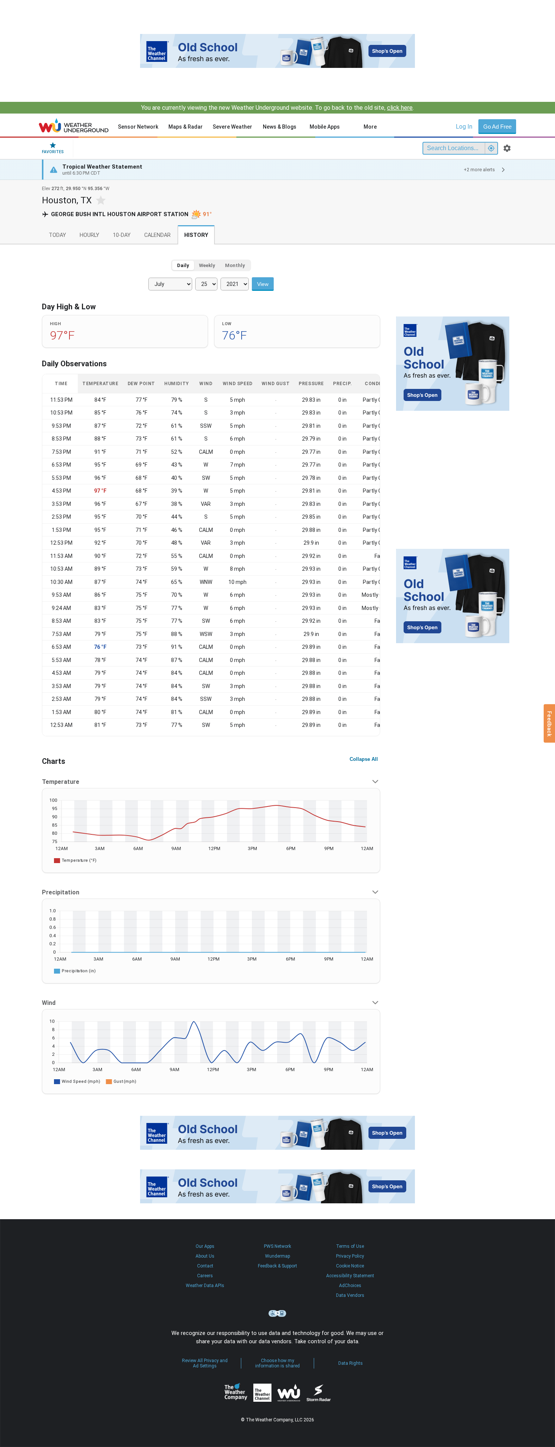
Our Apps (205, 1246)
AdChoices (350, 1285)
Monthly (235, 265)
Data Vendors (350, 1295)
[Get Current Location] (491, 148)
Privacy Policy (350, 1256)
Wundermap (277, 1256)
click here (400, 107)
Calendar (157, 235)
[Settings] (507, 148)
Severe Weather (232, 127)
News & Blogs (279, 127)
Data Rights (350, 1363)
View (262, 284)
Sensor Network (138, 127)
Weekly (207, 265)
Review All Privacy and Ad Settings (205, 1363)
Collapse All (364, 759)
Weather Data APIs (205, 1285)
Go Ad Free (497, 126)
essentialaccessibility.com (277, 1313)
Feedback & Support (277, 1266)
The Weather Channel (262, 1393)
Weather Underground (289, 1392)
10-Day (122, 235)
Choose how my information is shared (277, 1363)
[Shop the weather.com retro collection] (277, 51)
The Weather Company (236, 1392)
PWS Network (277, 1246)
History (196, 235)
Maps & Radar (185, 127)
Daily (183, 265)
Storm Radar (318, 1393)
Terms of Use (350, 1246)
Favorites (53, 151)
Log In (464, 126)
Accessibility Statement (350, 1275)
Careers (205, 1275)
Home (74, 125)
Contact (205, 1266)
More (370, 127)
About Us (205, 1256)
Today (57, 235)
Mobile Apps (325, 127)
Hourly (89, 235)
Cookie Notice (350, 1266)
